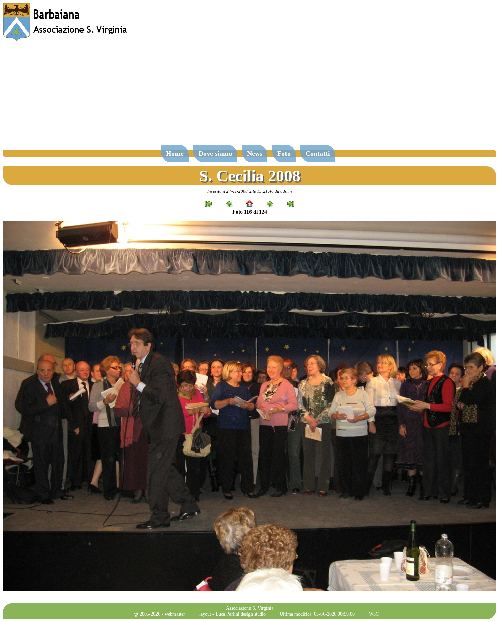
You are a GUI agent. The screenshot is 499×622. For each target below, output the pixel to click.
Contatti (318, 153)
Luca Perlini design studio (241, 614)
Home (175, 153)
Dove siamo (215, 153)
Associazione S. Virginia (249, 608)
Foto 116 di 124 (249, 212)
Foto (284, 153)
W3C (374, 614)
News (254, 153)
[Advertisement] (249, 96)
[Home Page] (65, 40)
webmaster (175, 614)
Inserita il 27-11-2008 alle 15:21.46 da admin (249, 191)
